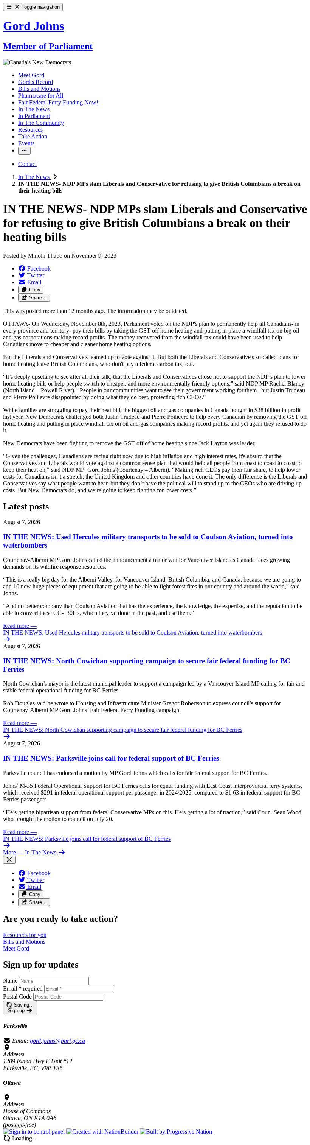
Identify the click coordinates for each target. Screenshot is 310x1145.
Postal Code (17, 996)
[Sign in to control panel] (34, 1131)
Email (23, 988)
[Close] (9, 860)
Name (10, 980)
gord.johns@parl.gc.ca (57, 1041)
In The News (34, 177)
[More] (24, 151)
